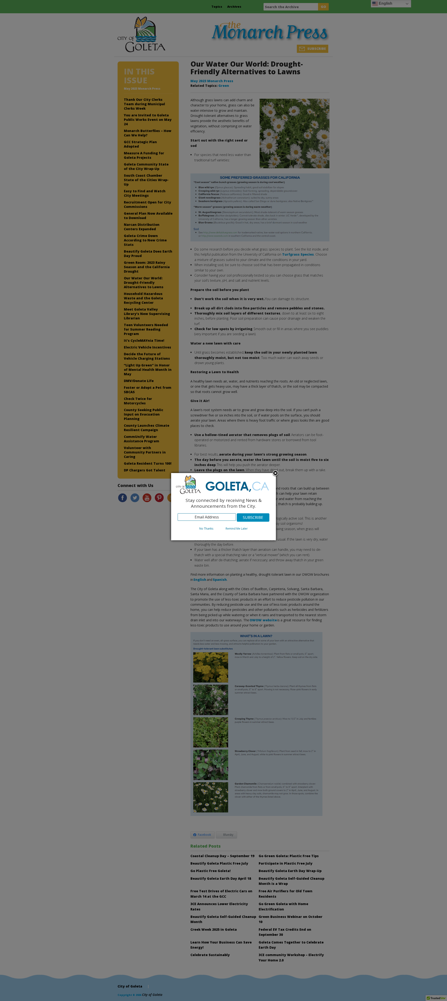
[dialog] (223, 506)
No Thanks (206, 529)
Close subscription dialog (275, 473)
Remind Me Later (237, 529)
